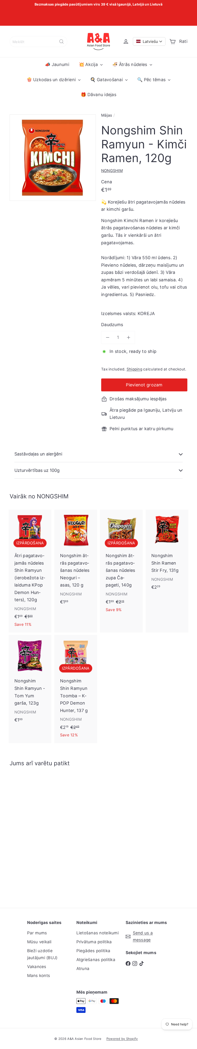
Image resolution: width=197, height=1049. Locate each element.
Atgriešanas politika (95, 959)
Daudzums (112, 324)
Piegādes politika (93, 950)
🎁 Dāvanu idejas (98, 94)
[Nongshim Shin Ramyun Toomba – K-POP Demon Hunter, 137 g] (75, 689)
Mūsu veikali (39, 941)
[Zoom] (53, 158)
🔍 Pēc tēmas (152, 79)
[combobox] (38, 41)
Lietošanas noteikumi (97, 932)
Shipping (134, 369)
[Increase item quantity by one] (128, 337)
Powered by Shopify (122, 1039)
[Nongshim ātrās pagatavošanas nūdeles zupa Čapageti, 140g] (121, 564)
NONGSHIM (52, 496)
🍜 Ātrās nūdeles (130, 64)
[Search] (61, 41)
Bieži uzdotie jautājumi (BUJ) (42, 954)
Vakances (36, 966)
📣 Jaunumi (57, 64)
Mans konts (38, 975)
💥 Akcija (89, 64)
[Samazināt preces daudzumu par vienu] (107, 337)
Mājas (106, 115)
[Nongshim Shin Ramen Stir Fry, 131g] (167, 552)
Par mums (37, 932)
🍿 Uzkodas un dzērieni (52, 79)
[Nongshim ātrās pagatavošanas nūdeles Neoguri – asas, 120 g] (75, 559)
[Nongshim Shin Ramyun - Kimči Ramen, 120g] (22, 834)
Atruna (83, 968)
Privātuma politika (94, 941)
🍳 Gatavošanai (107, 79)
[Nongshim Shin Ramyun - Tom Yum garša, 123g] (30, 681)
